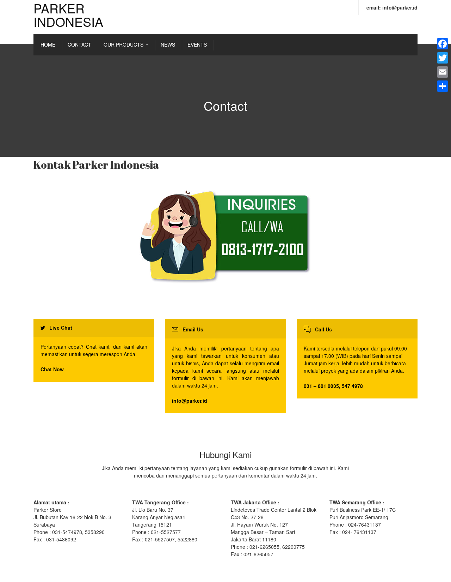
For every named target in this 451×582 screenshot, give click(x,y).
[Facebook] (442, 44)
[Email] (442, 72)
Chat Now (52, 369)
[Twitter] (442, 58)
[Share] (442, 86)
